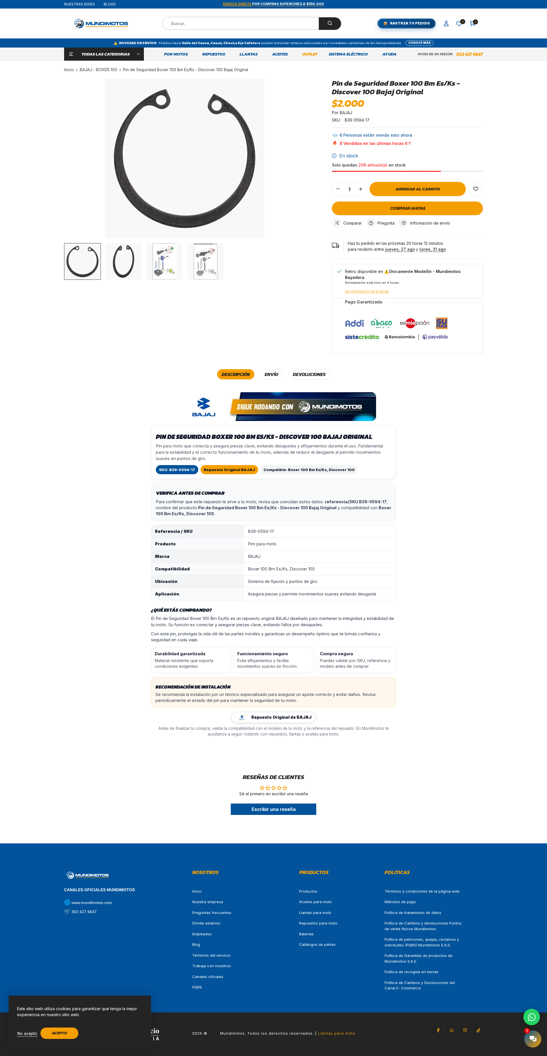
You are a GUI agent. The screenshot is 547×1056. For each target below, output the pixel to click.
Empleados (202, 934)
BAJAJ (346, 112)
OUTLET (309, 54)
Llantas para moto (315, 912)
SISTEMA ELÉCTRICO (348, 54)
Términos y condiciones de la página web (422, 891)
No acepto (27, 1033)
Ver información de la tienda (367, 291)
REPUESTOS (213, 54)
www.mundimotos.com (92, 902)
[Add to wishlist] (476, 189)
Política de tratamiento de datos (413, 912)
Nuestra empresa (207, 901)
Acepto (59, 1033)
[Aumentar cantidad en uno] (360, 189)
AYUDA (389, 54)
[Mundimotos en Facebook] (438, 1030)
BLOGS (110, 4)
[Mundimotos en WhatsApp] (451, 1030)
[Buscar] (330, 23)
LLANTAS (249, 54)
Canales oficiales (207, 976)
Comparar (352, 223)
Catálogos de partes (317, 944)
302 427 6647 (469, 54)
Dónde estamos (206, 923)
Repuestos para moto (318, 923)
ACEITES (280, 54)
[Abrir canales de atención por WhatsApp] (531, 1017)
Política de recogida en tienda (411, 971)
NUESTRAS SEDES (79, 4)
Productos (308, 891)
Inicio (197, 891)
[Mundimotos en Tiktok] (478, 1030)
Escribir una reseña (274, 809)
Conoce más (419, 42)
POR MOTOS (176, 54)
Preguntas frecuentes (211, 912)
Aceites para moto (315, 901)
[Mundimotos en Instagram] (465, 1030)
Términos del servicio (211, 955)
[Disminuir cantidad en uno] (338, 189)
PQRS (197, 987)
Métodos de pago (400, 901)
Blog (196, 944)
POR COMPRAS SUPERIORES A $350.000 (273, 4)
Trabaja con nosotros (211, 965)
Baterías (306, 934)
